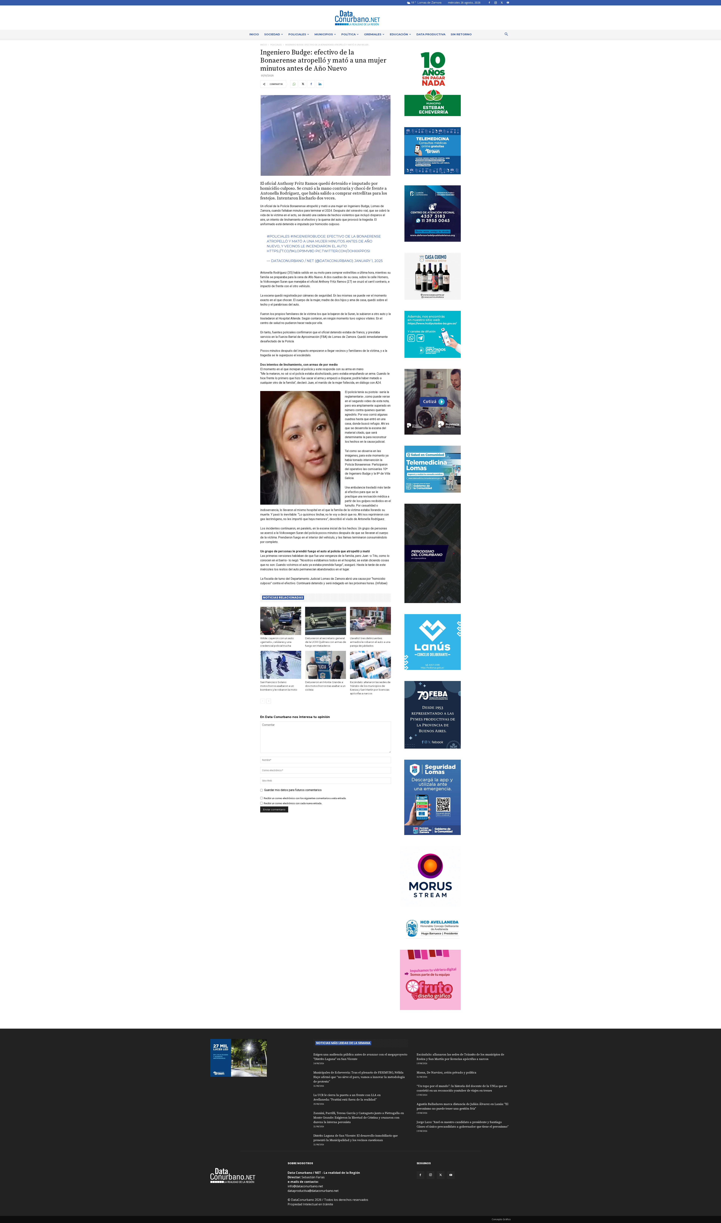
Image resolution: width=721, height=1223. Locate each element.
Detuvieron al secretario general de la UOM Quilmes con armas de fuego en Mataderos (325, 642)
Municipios (323, 34)
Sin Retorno (461, 34)
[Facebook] (489, 2)
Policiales (297, 34)
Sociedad (272, 34)
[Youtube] (508, 2)
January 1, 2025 (368, 261)
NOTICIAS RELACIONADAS (283, 598)
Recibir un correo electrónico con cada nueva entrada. (293, 803)
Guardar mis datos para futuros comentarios (293, 790)
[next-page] (268, 701)
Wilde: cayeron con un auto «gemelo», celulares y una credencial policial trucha (277, 642)
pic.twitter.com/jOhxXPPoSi (342, 251)
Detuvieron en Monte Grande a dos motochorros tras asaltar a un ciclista (325, 686)
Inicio (254, 34)
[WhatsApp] (294, 84)
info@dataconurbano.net (305, 1186)
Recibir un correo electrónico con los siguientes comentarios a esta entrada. (305, 798)
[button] (506, 34)
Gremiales (372, 34)
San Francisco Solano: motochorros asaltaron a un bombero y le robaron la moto (278, 686)
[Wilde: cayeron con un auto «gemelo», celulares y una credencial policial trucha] (280, 621)
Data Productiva (430, 34)
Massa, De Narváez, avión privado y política (446, 1072)
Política (348, 34)
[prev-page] (262, 701)
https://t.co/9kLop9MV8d (290, 251)
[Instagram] (495, 2)
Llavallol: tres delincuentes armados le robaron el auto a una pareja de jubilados (370, 642)
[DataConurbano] (360, 17)
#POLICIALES (278, 236)
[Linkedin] (320, 84)
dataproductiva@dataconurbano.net (313, 1191)
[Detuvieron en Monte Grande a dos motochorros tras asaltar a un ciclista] (325, 665)
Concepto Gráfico (501, 1219)
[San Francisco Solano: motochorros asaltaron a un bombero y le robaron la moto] (280, 665)
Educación (399, 34)
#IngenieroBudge (307, 236)
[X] (502, 2)
